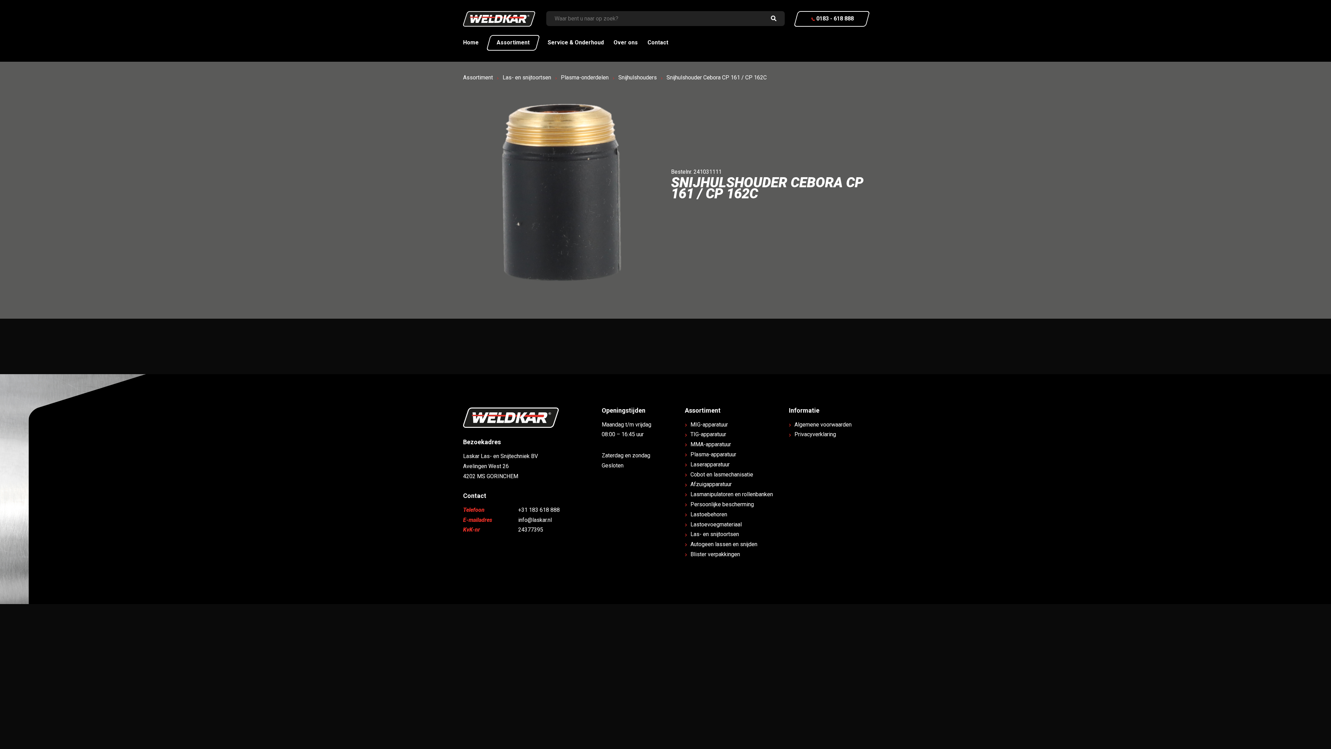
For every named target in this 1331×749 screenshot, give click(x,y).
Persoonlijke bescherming (722, 504)
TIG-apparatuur (708, 434)
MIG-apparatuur (709, 424)
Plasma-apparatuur (713, 454)
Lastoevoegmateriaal (716, 524)
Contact (657, 42)
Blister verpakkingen (715, 554)
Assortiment (513, 42)
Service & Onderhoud (576, 42)
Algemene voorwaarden (823, 424)
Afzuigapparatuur (711, 484)
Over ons (626, 42)
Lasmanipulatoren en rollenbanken (731, 494)
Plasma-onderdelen (585, 77)
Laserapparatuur (710, 464)
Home (471, 42)
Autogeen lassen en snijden (723, 544)
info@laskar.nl (535, 520)
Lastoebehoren (708, 514)
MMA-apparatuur (710, 444)
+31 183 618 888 (539, 510)
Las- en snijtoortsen (527, 77)
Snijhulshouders (637, 77)
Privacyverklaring (815, 434)
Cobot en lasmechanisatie (721, 474)
